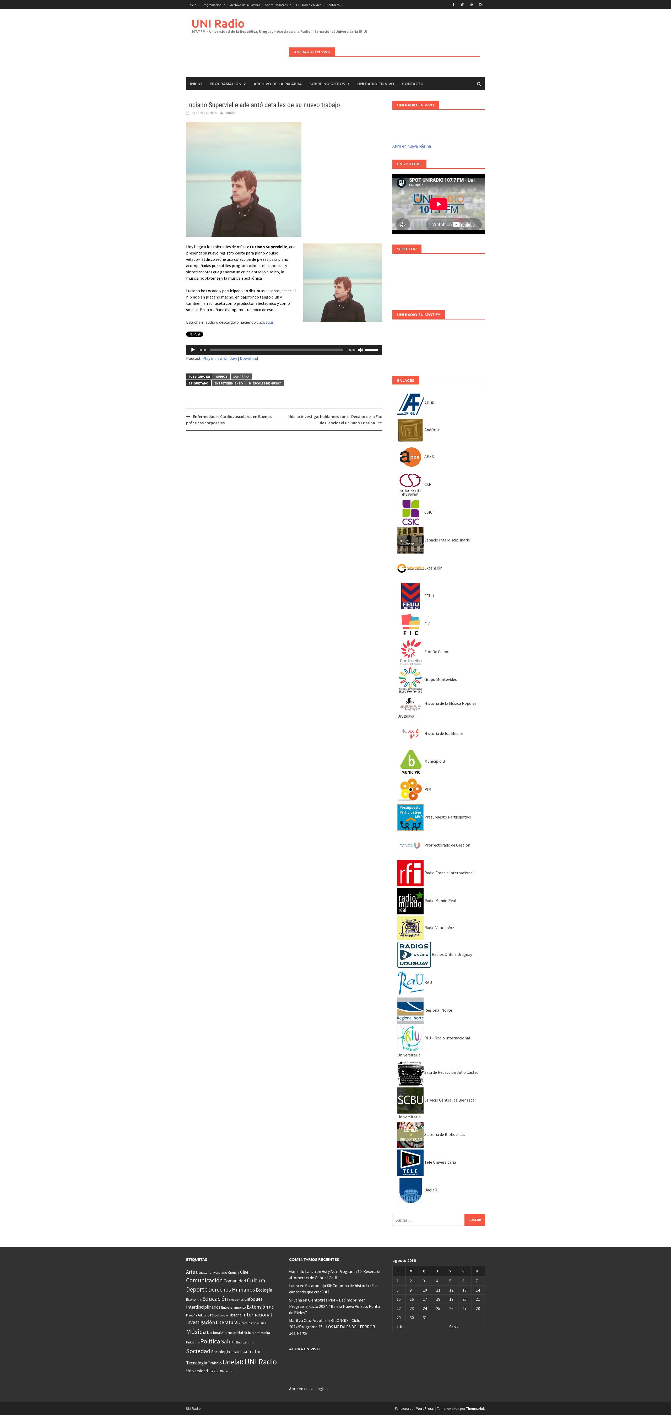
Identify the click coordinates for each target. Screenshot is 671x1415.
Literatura (227, 1322)
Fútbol (214, 1315)
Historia (235, 1315)
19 (451, 1299)
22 (399, 1308)
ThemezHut (475, 1408)
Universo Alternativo (221, 1371)
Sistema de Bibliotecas (444, 1134)
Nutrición (245, 1332)
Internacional (257, 1314)
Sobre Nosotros (276, 5)
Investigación (200, 1322)
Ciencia (233, 1272)
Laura (294, 1285)
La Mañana (241, 376)
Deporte (197, 1289)
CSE (427, 484)
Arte (190, 1272)
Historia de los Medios (444, 733)
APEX (429, 456)
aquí (269, 322)
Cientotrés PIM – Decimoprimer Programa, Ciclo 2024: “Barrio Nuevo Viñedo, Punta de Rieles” (334, 1306)
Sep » (453, 1326)
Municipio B (434, 761)
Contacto (333, 5)
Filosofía (191, 1315)
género (224, 1315)
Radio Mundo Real (440, 900)
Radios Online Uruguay (451, 954)
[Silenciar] (360, 350)
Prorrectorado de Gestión (447, 845)
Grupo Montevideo (440, 679)
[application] (284, 350)
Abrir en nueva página (411, 146)
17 (425, 1299)
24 (425, 1308)
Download (249, 358)
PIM (427, 789)
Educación (215, 1298)
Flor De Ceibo (436, 651)
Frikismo (203, 1315)
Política (210, 1341)
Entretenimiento (228, 383)
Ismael (230, 112)
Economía (193, 1299)
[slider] (372, 349)
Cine (244, 1272)
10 (425, 1290)
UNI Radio (218, 23)
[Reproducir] (193, 350)
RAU (428, 982)
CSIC (428, 512)
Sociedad (198, 1351)
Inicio (192, 5)
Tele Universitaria (440, 1162)
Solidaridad (239, 1352)
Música (196, 1331)
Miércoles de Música (265, 383)
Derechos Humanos (231, 1289)
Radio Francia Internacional (449, 872)
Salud (228, 1341)
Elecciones (236, 1300)
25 (438, 1308)
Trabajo (215, 1362)
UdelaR (430, 1189)
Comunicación (204, 1280)
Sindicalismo (245, 1342)
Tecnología (196, 1363)
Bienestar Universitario (211, 1272)
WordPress (425, 1408)
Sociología (220, 1351)
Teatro (254, 1351)
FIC (427, 623)
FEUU (429, 595)
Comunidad (235, 1281)
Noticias (230, 1333)
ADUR (429, 402)
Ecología (264, 1290)
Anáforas (432, 429)
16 (412, 1299)
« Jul (401, 1326)
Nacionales (216, 1332)
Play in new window (219, 358)
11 (438, 1290)
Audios (221, 376)
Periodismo (192, 1342)
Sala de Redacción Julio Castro (451, 1072)
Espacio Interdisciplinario (447, 540)
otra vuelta (262, 1333)
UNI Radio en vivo (308, 5)
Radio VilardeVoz (439, 927)
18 (438, 1299)
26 (451, 1308)
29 (399, 1317)
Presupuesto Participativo (447, 817)
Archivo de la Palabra (245, 5)
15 (399, 1299)
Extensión (433, 568)
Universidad (197, 1370)
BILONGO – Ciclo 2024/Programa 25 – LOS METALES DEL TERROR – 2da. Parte (333, 1327)
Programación (211, 5)
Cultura (256, 1280)
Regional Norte (438, 1010)
